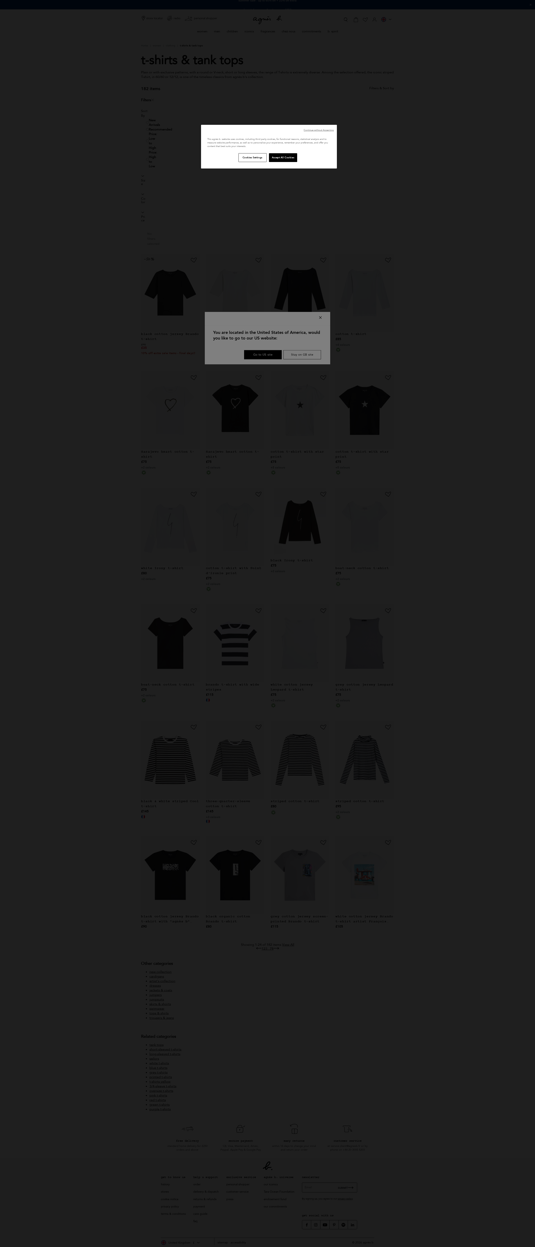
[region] (269, 146)
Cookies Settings (252, 157)
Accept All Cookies (283, 157)
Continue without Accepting (319, 130)
